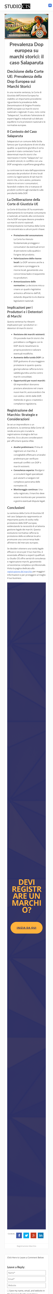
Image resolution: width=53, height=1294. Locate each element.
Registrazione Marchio (26, 1246)
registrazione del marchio (19, 571)
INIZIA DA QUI (26, 927)
